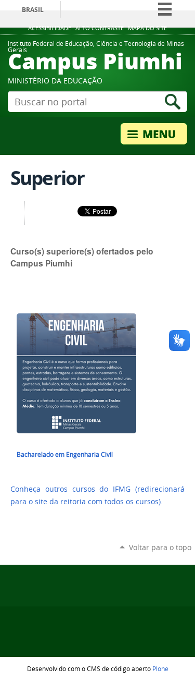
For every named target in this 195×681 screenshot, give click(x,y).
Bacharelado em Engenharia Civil (65, 454)
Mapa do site (147, 28)
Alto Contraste (99, 28)
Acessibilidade (49, 28)
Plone (160, 668)
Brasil (33, 9)
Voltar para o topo (160, 547)
